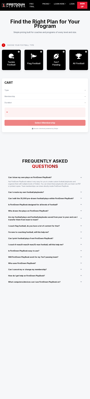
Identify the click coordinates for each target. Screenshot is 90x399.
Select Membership (45, 122)
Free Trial (31, 5)
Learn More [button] (59, 4)
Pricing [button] (45, 4)
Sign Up (82, 5)
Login (72, 4)
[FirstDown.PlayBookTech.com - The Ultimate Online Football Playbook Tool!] (14, 5)
